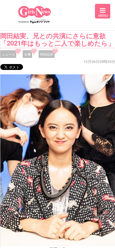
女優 (27, 54)
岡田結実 (46, 54)
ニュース (8, 54)
